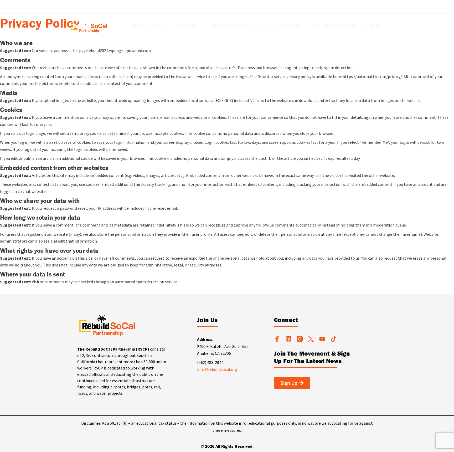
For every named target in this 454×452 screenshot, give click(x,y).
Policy (258, 26)
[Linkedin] (350, 6)
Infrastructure (227, 26)
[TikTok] (382, 6)
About (156, 26)
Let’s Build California (336, 26)
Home (136, 26)
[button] (165, 25)
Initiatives (187, 26)
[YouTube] (374, 6)
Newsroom (289, 26)
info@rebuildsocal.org (217, 369)
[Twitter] (358, 6)
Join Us (373, 26)
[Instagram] (366, 6)
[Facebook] (342, 6)
